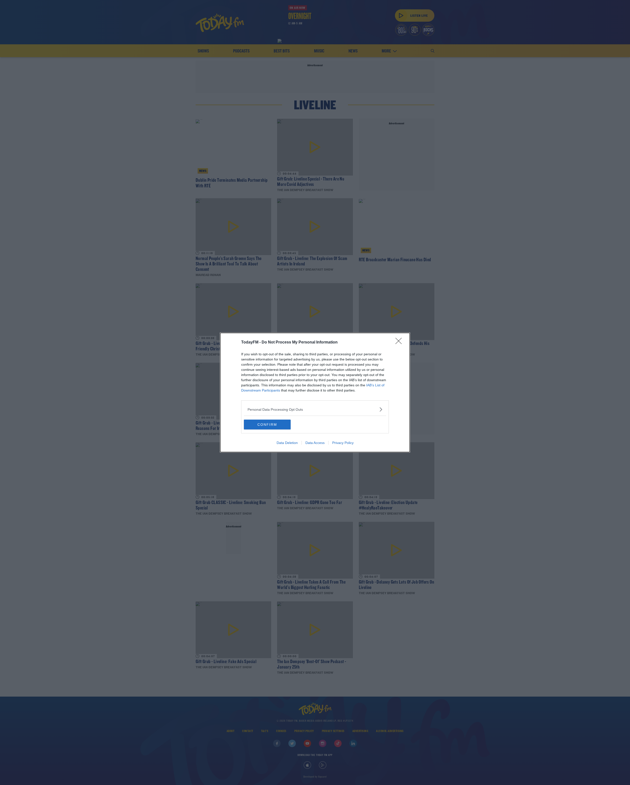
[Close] (400, 342)
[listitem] (315, 409)
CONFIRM (267, 424)
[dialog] (315, 392)
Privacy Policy (343, 443)
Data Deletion (287, 443)
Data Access (315, 443)
